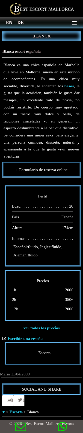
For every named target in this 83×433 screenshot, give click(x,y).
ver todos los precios (42, 328)
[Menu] (74, 23)
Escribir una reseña (25, 338)
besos (69, 86)
